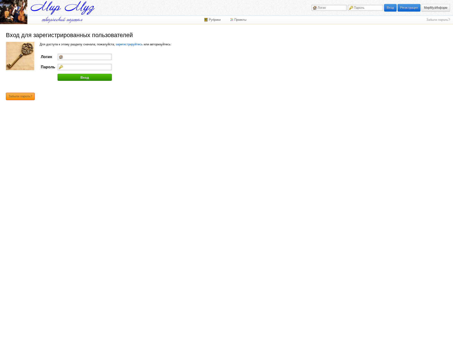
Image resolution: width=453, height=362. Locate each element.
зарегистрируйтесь (129, 44)
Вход (390, 7)
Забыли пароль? (438, 20)
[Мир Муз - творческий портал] (62, 8)
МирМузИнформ (435, 7)
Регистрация (409, 7)
